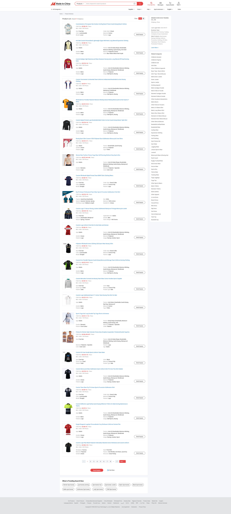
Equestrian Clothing (156, 133)
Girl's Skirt (154, 65)
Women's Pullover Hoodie (158, 96)
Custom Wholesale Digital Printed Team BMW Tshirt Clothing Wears (94, 175)
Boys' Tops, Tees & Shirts (158, 71)
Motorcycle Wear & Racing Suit (159, 155)
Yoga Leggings (155, 177)
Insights (161, 501)
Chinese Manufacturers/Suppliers (94, 501)
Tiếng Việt (153, 503)
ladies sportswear (68, 489)
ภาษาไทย (142, 503)
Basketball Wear (155, 127)
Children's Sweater (156, 57)
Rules (179, 9)
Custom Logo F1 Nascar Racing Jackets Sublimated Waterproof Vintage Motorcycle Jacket (101, 208)
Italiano (104, 503)
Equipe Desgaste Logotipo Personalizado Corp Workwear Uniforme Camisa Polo (98, 424)
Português (82, 503)
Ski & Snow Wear (156, 163)
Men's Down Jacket (156, 77)
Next (122, 461)
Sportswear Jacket (110, 485)
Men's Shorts (154, 102)
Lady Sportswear (98, 489)
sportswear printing (83, 485)
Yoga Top (153, 180)
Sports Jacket (155, 82)
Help (148, 9)
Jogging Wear (155, 147)
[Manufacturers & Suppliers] (60, 4)
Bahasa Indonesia (162, 503)
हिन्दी (137, 503)
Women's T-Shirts (156, 189)
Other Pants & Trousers (157, 105)
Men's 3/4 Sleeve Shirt (157, 107)
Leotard (153, 152)
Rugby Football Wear (157, 161)
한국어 (127, 503)
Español (76, 503)
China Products (80, 501)
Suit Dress (154, 211)
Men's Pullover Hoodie (157, 91)
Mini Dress (154, 205)
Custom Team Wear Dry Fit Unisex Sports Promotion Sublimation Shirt (95, 387)
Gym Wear (154, 144)
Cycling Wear (154, 130)
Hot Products (71, 501)
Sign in (178, 5)
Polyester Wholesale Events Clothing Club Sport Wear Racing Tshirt (94, 243)
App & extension (158, 9)
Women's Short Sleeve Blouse (159, 119)
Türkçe (148, 503)
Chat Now (112, 470)
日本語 (132, 503)
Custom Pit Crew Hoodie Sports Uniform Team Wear (90, 352)
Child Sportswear (111, 489)
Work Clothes (155, 191)
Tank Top (153, 217)
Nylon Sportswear (124, 485)
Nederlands (116, 503)
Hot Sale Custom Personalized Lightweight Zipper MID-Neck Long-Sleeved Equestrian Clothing (102, 40)
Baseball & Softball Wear (158, 124)
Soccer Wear (154, 166)
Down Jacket (155, 79)
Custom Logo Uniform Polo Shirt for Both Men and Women (92, 225)
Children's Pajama (156, 60)
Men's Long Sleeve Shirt (157, 110)
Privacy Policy (142, 507)
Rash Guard (154, 158)
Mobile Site (154, 501)
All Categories (57, 9)
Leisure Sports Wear (156, 149)
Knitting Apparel (155, 85)
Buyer (139, 9)
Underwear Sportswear (83, 489)
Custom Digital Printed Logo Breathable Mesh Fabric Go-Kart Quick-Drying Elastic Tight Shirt (101, 120)
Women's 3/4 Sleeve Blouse (158, 116)
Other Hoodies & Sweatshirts (159, 99)
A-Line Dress (154, 197)
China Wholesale (108, 501)
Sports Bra (154, 169)
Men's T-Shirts (155, 186)
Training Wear (155, 175)
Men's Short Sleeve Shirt (157, 113)
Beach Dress (154, 200)
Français (89, 503)
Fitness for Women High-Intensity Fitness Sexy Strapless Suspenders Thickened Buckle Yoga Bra (102, 332)
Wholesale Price (118, 501)
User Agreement (125, 507)
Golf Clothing (155, 138)
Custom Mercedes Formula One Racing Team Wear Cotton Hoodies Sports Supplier (99, 278)
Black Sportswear (138, 485)
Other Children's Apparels (158, 68)
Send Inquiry (139, 34)
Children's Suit (155, 62)
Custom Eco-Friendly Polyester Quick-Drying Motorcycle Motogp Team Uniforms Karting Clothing (103, 260)
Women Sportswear (68, 485)
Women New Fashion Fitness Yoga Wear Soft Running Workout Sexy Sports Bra (98, 155)
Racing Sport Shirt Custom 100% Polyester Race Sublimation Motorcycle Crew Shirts (99, 138)
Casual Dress (155, 203)
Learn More (155, 47)
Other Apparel (155, 194)
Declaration (134, 507)
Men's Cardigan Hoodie (157, 88)
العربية (122, 503)
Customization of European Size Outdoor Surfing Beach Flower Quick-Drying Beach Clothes (101, 24)
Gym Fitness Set (155, 141)
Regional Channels (136, 501)
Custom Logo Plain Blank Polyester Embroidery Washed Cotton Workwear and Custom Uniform (102, 443)
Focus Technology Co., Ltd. (103, 507)
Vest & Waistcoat (156, 214)
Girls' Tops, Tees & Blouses (158, 74)
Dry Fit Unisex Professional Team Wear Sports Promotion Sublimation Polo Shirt (98, 192)
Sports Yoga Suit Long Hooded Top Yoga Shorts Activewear (92, 313)
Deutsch (109, 503)
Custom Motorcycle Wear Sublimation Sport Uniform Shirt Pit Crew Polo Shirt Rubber (99, 369)
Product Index (146, 501)
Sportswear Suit (97, 485)
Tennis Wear (154, 172)
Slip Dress (154, 208)
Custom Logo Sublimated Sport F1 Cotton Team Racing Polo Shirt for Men (96, 295)
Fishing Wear (154, 135)
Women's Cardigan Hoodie (158, 93)
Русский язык (96, 503)
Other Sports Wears (156, 183)
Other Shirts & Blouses (157, 121)
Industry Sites (127, 501)
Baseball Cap (155, 220)
